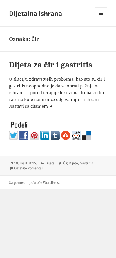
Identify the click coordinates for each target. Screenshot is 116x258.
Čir (65, 163)
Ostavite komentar (28, 168)
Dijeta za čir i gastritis (50, 64)
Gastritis (86, 163)
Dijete (73, 163)
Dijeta (50, 163)
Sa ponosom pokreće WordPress (34, 182)
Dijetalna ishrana (35, 13)
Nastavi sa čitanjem (31, 106)
